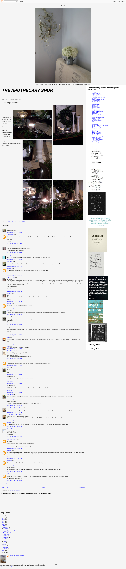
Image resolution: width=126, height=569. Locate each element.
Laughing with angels (97, 120)
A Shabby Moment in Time (98, 97)
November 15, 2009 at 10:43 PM (14, 436)
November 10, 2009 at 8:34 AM (14, 243)
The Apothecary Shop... (29, 90)
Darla (8, 228)
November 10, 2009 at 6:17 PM (14, 324)
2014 (3, 518)
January (5, 548)
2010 (3, 524)
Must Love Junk (96, 126)
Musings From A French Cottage (100, 125)
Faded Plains (95, 112)
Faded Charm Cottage (97, 111)
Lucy (8, 310)
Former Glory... (6, 534)
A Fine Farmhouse (96, 94)
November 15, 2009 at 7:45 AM (14, 412)
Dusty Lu (94, 108)
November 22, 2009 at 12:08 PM (14, 480)
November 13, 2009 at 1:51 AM (14, 392)
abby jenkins (10, 394)
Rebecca (9, 293)
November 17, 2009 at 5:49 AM (14, 465)
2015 (3, 517)
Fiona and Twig (96, 116)
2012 (3, 521)
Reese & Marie (95, 131)
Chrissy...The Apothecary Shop (16, 555)
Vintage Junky (95, 141)
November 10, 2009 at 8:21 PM (14, 335)
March (5, 545)
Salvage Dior (95, 134)
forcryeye (9, 255)
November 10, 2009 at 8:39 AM (14, 252)
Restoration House (96, 132)
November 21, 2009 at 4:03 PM (14, 471)
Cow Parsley (95, 106)
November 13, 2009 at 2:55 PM (14, 399)
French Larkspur (96, 118)
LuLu (8, 316)
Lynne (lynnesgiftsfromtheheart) (14, 407)
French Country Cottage (98, 117)
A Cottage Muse (96, 93)
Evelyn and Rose (96, 110)
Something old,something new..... (11, 530)
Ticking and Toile (11, 277)
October (5, 535)
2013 (3, 519)
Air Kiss (94, 98)
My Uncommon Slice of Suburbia (100, 127)
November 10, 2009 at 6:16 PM (14, 314)
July (4, 540)
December (6, 527)
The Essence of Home (97, 139)
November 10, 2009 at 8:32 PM (14, 344)
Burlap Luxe (95, 103)
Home (43, 487)
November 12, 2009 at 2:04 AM (14, 374)
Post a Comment (6, 483)
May (4, 542)
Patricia (8, 361)
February (5, 547)
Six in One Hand (11, 350)
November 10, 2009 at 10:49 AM (14, 266)
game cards (10, 381)
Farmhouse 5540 (96, 114)
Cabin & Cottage (96, 104)
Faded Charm (10, 234)
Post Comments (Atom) (14, 490)
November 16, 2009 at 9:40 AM (14, 448)
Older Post (82, 487)
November (6, 528)
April (4, 544)
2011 (3, 522)
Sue (8, 337)
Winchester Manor (11, 439)
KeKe (8, 246)
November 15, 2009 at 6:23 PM (14, 426)
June (4, 541)
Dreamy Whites (96, 107)
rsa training (9, 390)
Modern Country (96, 124)
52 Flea (94, 92)
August (5, 538)
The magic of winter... (8, 532)
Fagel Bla (94, 113)
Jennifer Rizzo (95, 119)
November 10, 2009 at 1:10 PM (14, 275)
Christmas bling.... (7, 531)
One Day (94, 130)
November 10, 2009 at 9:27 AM (14, 259)
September (6, 537)
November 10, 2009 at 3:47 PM (14, 291)
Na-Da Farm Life (96, 129)
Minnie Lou (9, 460)
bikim (8, 367)
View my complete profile (6, 566)
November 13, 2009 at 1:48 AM (14, 383)
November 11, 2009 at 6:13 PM (14, 365)
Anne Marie (9, 261)
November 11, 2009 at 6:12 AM (14, 358)
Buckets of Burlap (96, 101)
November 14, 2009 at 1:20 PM (14, 405)
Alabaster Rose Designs (98, 99)
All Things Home (96, 100)
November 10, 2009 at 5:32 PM (14, 308)
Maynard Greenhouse (97, 123)
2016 (3, 515)
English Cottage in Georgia (13, 414)
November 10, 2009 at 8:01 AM (14, 232)
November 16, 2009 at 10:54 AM (14, 458)
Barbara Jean (10, 428)
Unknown (9, 268)
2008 (3, 550)
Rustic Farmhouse (96, 133)
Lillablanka (94, 121)
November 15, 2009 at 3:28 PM (14, 420)
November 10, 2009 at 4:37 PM (14, 301)
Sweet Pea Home (96, 137)
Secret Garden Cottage (97, 136)
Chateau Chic (95, 105)
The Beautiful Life (96, 138)
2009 (3, 525)
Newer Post (5, 487)
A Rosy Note (95, 96)
